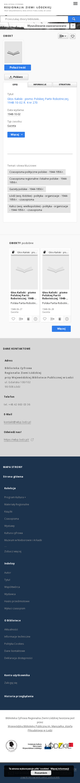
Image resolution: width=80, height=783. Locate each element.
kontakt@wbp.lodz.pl (17, 422)
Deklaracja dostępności (18, 658)
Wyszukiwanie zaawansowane (46, 25)
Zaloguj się (10, 683)
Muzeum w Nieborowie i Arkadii (23, 540)
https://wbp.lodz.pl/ (16, 439)
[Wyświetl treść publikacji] (28, 319)
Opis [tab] (15, 84)
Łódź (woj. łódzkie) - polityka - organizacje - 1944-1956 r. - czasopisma (38, 197)
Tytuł (7, 580)
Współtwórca (12, 587)
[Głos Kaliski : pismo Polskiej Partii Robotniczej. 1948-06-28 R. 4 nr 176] (55, 270)
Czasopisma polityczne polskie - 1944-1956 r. (36, 172)
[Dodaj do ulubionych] (72, 36)
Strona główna (13, 476)
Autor (7, 572)
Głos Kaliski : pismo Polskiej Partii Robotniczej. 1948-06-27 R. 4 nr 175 (23, 295)
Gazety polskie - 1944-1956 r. (26, 189)
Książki (8, 511)
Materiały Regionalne (16, 504)
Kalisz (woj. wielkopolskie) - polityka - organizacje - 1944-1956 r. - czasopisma (38, 208)
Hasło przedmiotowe (17, 601)
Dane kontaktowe (14, 651)
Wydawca (10, 594)
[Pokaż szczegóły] (35, 319)
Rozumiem (41, 773)
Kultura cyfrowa (13, 533)
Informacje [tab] (39, 84)
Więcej (61, 328)
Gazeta (11, 126)
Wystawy (9, 526)
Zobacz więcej (12, 551)
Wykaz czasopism (14, 608)
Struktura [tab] (65, 84)
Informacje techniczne (17, 636)
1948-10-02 (14, 114)
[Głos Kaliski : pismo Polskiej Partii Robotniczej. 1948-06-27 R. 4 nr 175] (24, 270)
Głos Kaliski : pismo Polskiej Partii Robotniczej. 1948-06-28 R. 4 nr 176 (54, 295)
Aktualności (11, 629)
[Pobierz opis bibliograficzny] (20, 319)
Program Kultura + (15, 497)
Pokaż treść (18, 67)
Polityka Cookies (14, 643)
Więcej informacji (59, 768)
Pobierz (18, 76)
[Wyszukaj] (74, 19)
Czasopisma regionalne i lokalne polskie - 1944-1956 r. (38, 180)
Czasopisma (11, 518)
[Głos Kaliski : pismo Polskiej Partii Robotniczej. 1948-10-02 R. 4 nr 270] (13, 52)
